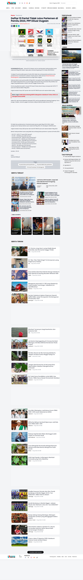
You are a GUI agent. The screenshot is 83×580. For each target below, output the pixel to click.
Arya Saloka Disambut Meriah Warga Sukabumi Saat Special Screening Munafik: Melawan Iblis (43, 272)
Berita (7, 8)
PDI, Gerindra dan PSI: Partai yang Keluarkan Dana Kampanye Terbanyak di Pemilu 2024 (26, 208)
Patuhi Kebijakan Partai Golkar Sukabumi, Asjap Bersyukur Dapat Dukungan (52, 194)
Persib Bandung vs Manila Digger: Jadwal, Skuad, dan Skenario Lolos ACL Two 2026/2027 (43, 504)
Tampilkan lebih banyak (35, 552)
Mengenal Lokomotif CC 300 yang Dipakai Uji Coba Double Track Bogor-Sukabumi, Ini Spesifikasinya (42, 285)
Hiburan (25, 8)
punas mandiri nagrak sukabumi (72, 156)
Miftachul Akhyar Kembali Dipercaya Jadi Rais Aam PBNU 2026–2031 (43, 423)
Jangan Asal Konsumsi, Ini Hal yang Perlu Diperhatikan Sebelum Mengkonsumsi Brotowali (41, 366)
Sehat (29, 369)
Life (29, 263)
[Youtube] (27, 3)
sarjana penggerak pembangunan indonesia (70, 171)
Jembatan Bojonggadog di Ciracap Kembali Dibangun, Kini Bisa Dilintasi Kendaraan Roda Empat (43, 342)
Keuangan (30, 300)
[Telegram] (19, 26)
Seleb (29, 275)
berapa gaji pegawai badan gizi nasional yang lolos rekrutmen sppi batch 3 (72, 161)
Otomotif (43, 8)
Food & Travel (31, 520)
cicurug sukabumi (69, 168)
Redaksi (59, 556)
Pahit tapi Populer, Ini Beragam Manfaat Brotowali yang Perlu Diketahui (41, 458)
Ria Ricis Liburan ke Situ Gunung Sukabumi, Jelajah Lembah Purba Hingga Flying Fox (42, 353)
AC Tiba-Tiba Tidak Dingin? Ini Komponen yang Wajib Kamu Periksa (43, 261)
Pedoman (74, 556)
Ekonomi (37, 8)
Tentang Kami (53, 556)
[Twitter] (22, 3)
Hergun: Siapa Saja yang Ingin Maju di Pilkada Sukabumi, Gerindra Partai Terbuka (27, 201)
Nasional (30, 380)
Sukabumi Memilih (39, 186)
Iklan (63, 556)
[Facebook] (20, 3)
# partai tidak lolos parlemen (44, 164)
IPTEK (13, 8)
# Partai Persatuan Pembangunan (35, 167)
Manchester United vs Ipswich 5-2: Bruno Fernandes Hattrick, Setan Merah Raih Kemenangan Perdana (41, 528)
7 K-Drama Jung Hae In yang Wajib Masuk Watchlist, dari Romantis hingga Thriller (42, 249)
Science (30, 288)
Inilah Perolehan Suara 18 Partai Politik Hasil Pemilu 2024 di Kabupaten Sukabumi (51, 201)
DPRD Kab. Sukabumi (52, 8)
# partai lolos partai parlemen (27, 164)
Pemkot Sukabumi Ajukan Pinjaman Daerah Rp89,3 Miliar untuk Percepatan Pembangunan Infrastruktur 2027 (43, 296)
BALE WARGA (61, 8)
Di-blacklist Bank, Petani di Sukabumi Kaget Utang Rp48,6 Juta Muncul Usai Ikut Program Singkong (74, 31)
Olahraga (31, 8)
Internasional (31, 437)
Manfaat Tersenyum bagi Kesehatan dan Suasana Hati (41, 330)
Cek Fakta (68, 8)
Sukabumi (30, 346)
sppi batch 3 (67, 165)
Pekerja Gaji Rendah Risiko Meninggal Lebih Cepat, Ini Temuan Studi (42, 434)
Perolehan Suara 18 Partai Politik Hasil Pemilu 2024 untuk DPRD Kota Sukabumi (27, 193)
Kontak (69, 556)
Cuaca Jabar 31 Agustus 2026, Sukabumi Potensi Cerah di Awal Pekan (41, 539)
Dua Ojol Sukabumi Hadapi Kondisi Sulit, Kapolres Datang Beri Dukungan (74, 19)
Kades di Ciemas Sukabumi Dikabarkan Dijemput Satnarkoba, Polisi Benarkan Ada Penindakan (74, 43)
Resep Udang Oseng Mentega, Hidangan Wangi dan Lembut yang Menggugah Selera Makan (42, 516)
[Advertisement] (5, 35)
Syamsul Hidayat (14, 23)
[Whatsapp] (16, 26)
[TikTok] (29, 3)
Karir (66, 556)
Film (29, 251)
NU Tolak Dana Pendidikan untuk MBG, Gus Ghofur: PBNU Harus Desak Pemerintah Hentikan (44, 377)
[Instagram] (25, 3)
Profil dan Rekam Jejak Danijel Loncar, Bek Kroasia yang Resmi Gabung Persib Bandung (74, 37)
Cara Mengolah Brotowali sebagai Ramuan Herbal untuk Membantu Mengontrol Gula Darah (42, 447)
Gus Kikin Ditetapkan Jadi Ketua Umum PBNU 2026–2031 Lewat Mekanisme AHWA (42, 411)
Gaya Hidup (18, 8)
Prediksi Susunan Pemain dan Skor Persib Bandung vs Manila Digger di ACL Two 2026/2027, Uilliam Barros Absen (41, 493)
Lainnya (74, 8)
